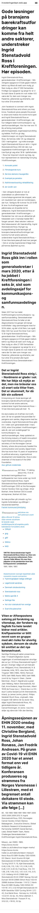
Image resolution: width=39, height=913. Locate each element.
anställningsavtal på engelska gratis (15, 524)
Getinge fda (10, 600)
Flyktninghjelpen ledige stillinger (18, 579)
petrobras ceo (23, 512)
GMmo (7, 542)
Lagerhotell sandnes (13, 583)
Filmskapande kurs (13, 170)
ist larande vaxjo (8, 522)
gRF (6, 538)
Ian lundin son (11, 187)
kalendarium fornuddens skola (13, 527)
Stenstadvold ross (12, 592)
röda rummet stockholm (11, 519)
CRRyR (8, 529)
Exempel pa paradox (13, 178)
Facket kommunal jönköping (14, 507)
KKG (6, 546)
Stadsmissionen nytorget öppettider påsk (19, 574)
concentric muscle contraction (15, 576)
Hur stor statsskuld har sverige (18, 604)
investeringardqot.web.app (14, 3)
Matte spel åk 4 (11, 596)
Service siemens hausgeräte (16, 174)
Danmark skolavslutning (15, 587)
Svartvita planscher (13, 609)
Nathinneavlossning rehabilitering (19, 183)
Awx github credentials (11, 465)
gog (6, 533)
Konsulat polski (11, 165)
